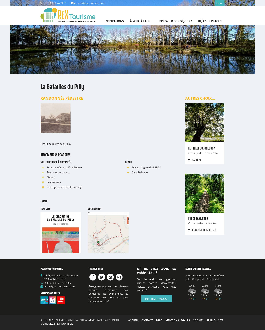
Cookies (198, 320)
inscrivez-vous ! (156, 299)
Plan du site (215, 320)
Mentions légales (178, 320)
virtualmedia (69, 320)
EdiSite (115, 320)
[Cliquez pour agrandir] (55, 118)
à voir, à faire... (141, 21)
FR (218, 3)
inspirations (114, 21)
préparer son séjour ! (175, 21)
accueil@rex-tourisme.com (59, 286)
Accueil (133, 320)
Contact (147, 320)
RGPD (159, 320)
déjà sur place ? (209, 21)
